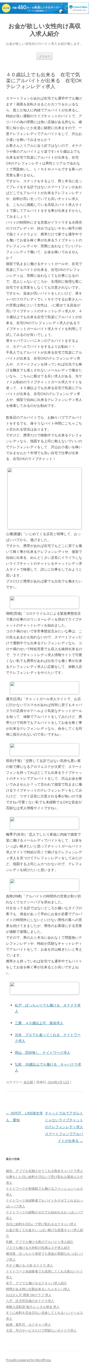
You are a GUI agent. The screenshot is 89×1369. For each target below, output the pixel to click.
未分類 (28, 1082)
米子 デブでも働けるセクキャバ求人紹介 (36, 1283)
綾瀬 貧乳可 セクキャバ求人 (28, 1324)
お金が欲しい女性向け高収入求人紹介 (44, 29)
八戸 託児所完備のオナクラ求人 (30, 1301)
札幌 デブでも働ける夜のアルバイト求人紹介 (39, 1241)
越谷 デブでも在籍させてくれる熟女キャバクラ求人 (44, 1171)
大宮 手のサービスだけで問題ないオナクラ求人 (41, 1330)
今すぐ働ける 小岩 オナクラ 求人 (29, 1265)
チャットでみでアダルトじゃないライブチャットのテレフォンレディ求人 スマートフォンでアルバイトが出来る (66, 1127)
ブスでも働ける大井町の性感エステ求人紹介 (38, 1247)
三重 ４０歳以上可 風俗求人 (39, 1023)
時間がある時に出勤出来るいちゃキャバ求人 (38, 1289)
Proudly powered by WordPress (28, 1360)
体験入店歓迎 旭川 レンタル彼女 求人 (33, 1306)
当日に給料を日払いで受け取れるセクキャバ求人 (41, 1224)
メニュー (44, 56)
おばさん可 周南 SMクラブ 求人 (28, 1295)
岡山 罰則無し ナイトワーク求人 (42, 1052)
